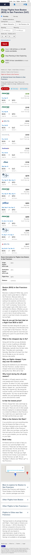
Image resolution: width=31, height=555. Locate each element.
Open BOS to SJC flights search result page (15, 125)
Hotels (10, 1)
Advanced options (5, 40)
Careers (18, 543)
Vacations (23, 1)
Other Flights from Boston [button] (12, 499)
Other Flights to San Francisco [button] (14, 506)
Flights (18, 1)
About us (11, 543)
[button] (27, 473)
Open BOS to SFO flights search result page (15, 97)
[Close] (23, 468)
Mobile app (4, 543)
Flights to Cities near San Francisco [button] (12, 513)
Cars (14, 1)
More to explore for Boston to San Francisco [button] (14, 486)
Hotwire (4, 1)
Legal (23, 543)
